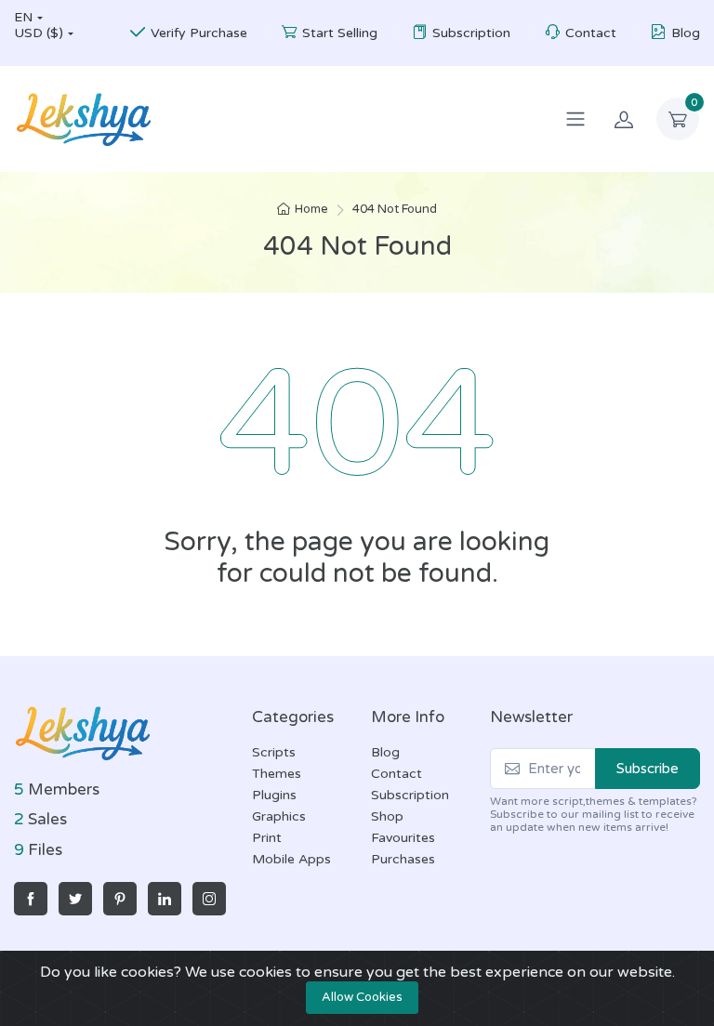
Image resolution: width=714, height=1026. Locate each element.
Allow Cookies (362, 997)
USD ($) (38, 33)
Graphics (279, 816)
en (23, 17)
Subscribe (647, 768)
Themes (276, 774)
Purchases (403, 859)
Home (311, 209)
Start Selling (339, 33)
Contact (590, 33)
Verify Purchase (199, 33)
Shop (387, 816)
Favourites (403, 838)
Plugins (274, 795)
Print (267, 838)
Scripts (274, 752)
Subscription (471, 33)
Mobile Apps (291, 859)
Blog (685, 33)
